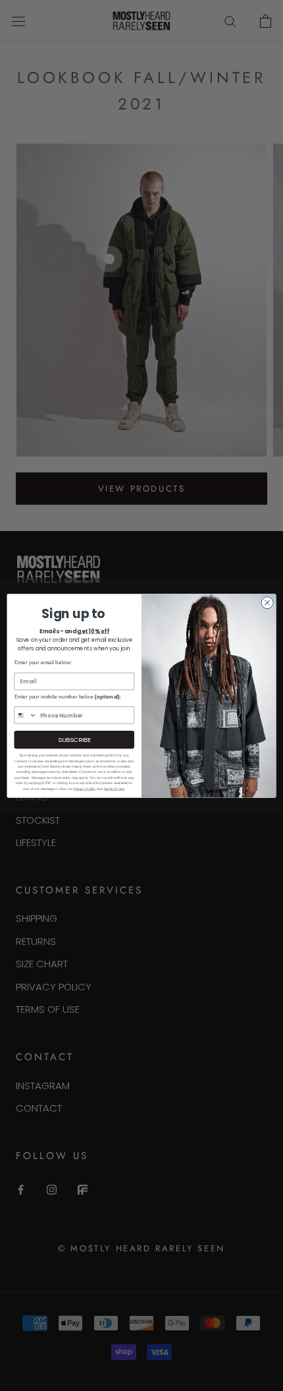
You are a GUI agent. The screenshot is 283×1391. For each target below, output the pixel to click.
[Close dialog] (267, 602)
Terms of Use (114, 788)
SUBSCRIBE (74, 739)
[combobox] (25, 714)
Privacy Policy (84, 788)
